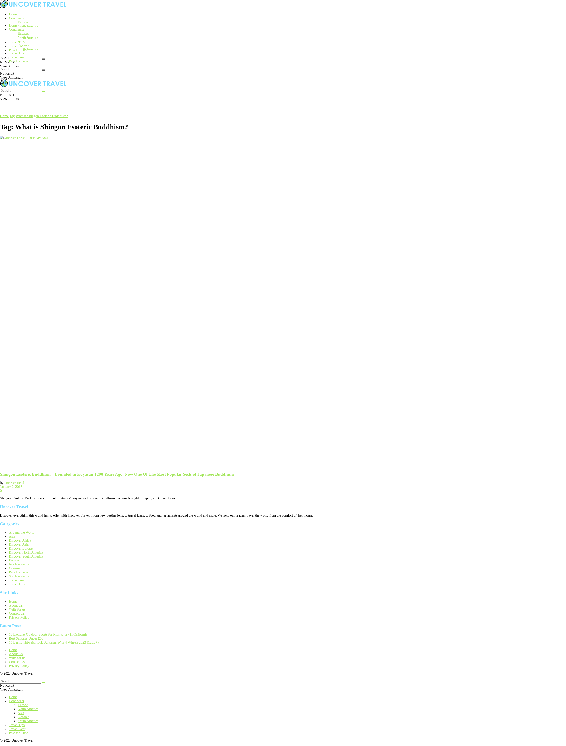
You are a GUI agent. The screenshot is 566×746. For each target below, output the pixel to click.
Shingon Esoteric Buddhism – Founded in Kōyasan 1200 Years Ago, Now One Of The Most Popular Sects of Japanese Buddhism (117, 474)
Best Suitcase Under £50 (26, 638)
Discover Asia (19, 544)
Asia (21, 41)
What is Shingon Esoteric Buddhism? (42, 116)
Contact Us (17, 613)
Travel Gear (17, 46)
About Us (16, 605)
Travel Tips (17, 42)
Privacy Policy (19, 617)
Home (13, 14)
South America (28, 49)
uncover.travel (14, 483)
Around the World (21, 532)
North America (28, 26)
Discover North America (26, 552)
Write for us (17, 609)
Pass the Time (18, 61)
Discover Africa (20, 540)
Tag (12, 116)
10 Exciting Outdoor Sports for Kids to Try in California (48, 634)
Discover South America (26, 556)
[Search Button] (43, 59)
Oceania (23, 45)
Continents (16, 18)
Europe (23, 22)
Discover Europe (21, 548)
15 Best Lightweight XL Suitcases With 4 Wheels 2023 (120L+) (54, 642)
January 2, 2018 (11, 486)
